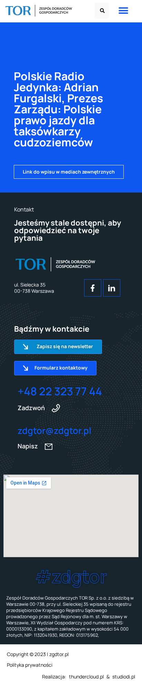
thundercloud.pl (86, 676)
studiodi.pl (123, 676)
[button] (101, 11)
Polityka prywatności (29, 665)
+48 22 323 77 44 (60, 391)
